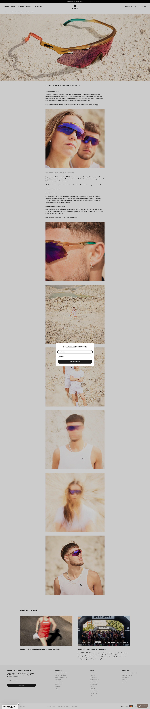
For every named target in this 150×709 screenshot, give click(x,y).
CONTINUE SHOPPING (75, 361)
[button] (10, 707)
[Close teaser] (18, 704)
